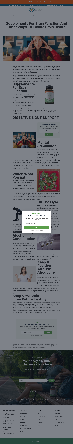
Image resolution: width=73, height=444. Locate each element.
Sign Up (36, 227)
